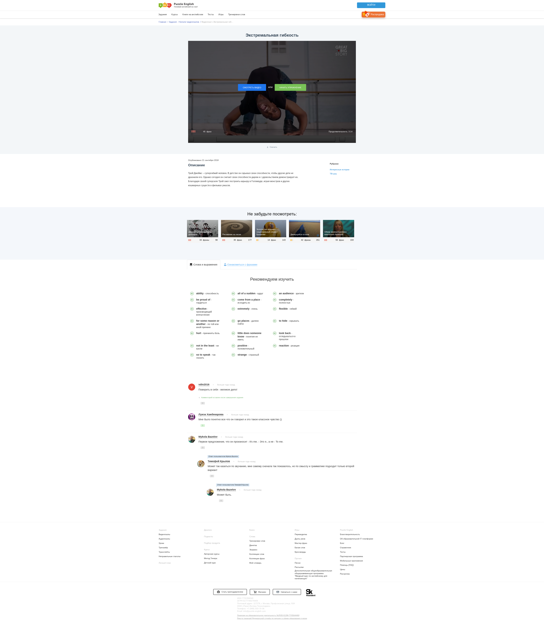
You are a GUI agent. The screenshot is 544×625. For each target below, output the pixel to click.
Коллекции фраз (257, 558)
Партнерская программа (351, 556)
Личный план (165, 563)
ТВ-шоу (333, 174)
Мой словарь (255, 563)
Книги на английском (192, 14)
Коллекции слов (256, 554)
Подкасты (208, 536)
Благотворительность (350, 534)
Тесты (211, 14)
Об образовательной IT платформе (356, 539)
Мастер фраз (301, 543)
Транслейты (164, 552)
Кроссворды (300, 552)
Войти (371, 5)
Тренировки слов (236, 14)
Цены (342, 569)
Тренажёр (163, 547)
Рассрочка (345, 574)
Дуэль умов (300, 539)
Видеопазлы (164, 534)
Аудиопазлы (164, 539)
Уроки (161, 543)
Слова (252, 536)
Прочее (298, 558)
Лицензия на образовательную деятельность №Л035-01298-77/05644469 (268, 615)
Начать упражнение (290, 87)
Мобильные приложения (351, 561)
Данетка (253, 545)
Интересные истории (339, 169)
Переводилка (301, 534)
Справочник (345, 547)
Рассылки (299, 567)
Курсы (174, 14)
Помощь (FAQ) (347, 565)
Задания (162, 14)
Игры (221, 14)
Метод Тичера (210, 558)
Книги (252, 530)
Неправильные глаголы (169, 556)
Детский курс (210, 563)
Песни (297, 563)
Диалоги (208, 530)
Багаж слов (300, 547)
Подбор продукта (212, 543)
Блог (342, 543)
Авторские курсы (211, 554)
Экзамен (253, 550)
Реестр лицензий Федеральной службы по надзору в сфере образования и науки (272, 618)
